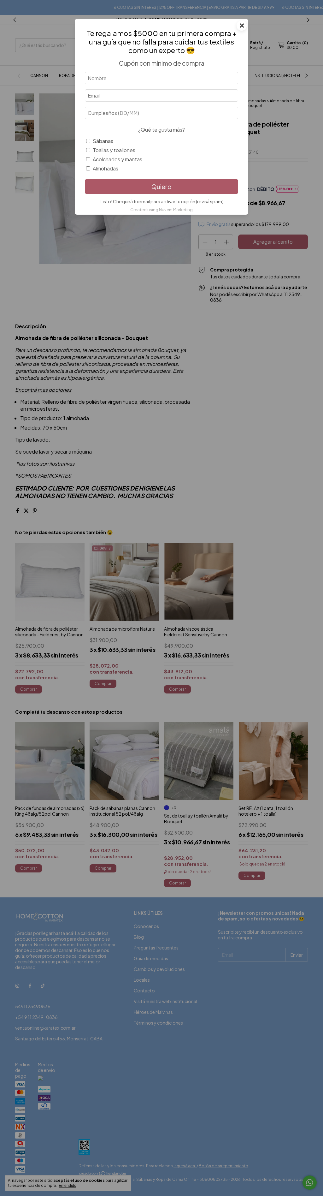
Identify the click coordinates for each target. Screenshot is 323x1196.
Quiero (161, 186)
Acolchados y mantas (117, 159)
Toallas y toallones (114, 150)
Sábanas (103, 141)
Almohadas (105, 168)
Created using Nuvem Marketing (161, 209)
